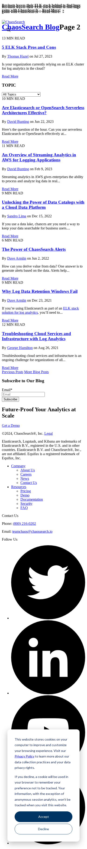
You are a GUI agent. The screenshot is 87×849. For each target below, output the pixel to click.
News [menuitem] (24, 478)
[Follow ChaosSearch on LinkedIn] (48, 693)
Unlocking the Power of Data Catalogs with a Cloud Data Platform (43, 205)
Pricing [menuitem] (25, 491)
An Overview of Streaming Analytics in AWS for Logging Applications (39, 157)
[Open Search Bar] (8, 30)
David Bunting (18, 122)
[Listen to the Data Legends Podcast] (48, 843)
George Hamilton (20, 348)
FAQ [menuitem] (24, 508)
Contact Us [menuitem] (28, 483)
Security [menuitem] (26, 504)
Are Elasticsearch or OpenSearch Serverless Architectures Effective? (43, 110)
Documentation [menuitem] (31, 499)
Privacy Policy (24, 756)
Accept (43, 817)
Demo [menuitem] (24, 495)
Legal (48, 433)
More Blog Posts (36, 372)
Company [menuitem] (18, 466)
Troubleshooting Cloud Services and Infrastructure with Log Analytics (36, 336)
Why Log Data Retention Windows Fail (39, 291)
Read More (10, 76)
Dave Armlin (16, 258)
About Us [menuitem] (27, 470)
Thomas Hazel (18, 56)
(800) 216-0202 (24, 524)
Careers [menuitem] (26, 474)
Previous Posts (12, 372)
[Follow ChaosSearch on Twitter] (48, 618)
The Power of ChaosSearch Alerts (34, 249)
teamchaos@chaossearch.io (32, 531)
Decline (43, 829)
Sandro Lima (16, 216)
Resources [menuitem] (18, 487)
